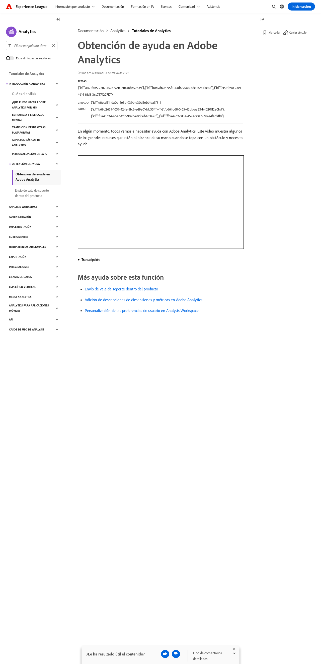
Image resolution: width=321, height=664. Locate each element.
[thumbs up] (165, 654)
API (11, 319)
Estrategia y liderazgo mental (28, 117)
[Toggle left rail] (58, 20)
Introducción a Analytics (27, 83)
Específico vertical (22, 287)
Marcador (274, 32)
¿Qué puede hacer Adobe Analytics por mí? (29, 104)
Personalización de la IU (29, 154)
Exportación (18, 257)
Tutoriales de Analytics (151, 30)
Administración (20, 216)
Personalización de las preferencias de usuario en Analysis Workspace (142, 310)
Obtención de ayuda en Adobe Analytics (33, 177)
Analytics (117, 30)
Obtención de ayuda (26, 164)
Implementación (20, 227)
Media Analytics (20, 297)
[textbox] (31, 45)
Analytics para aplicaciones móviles (29, 308)
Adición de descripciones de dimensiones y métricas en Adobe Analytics (143, 299)
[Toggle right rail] (262, 20)
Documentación (91, 30)
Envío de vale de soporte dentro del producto (121, 288)
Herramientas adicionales (27, 247)
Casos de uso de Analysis (26, 329)
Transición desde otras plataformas (29, 130)
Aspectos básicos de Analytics (26, 142)
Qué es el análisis (24, 93)
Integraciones (19, 267)
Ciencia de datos (20, 277)
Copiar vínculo (297, 32)
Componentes (18, 237)
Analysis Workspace (23, 206)
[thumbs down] (176, 654)
